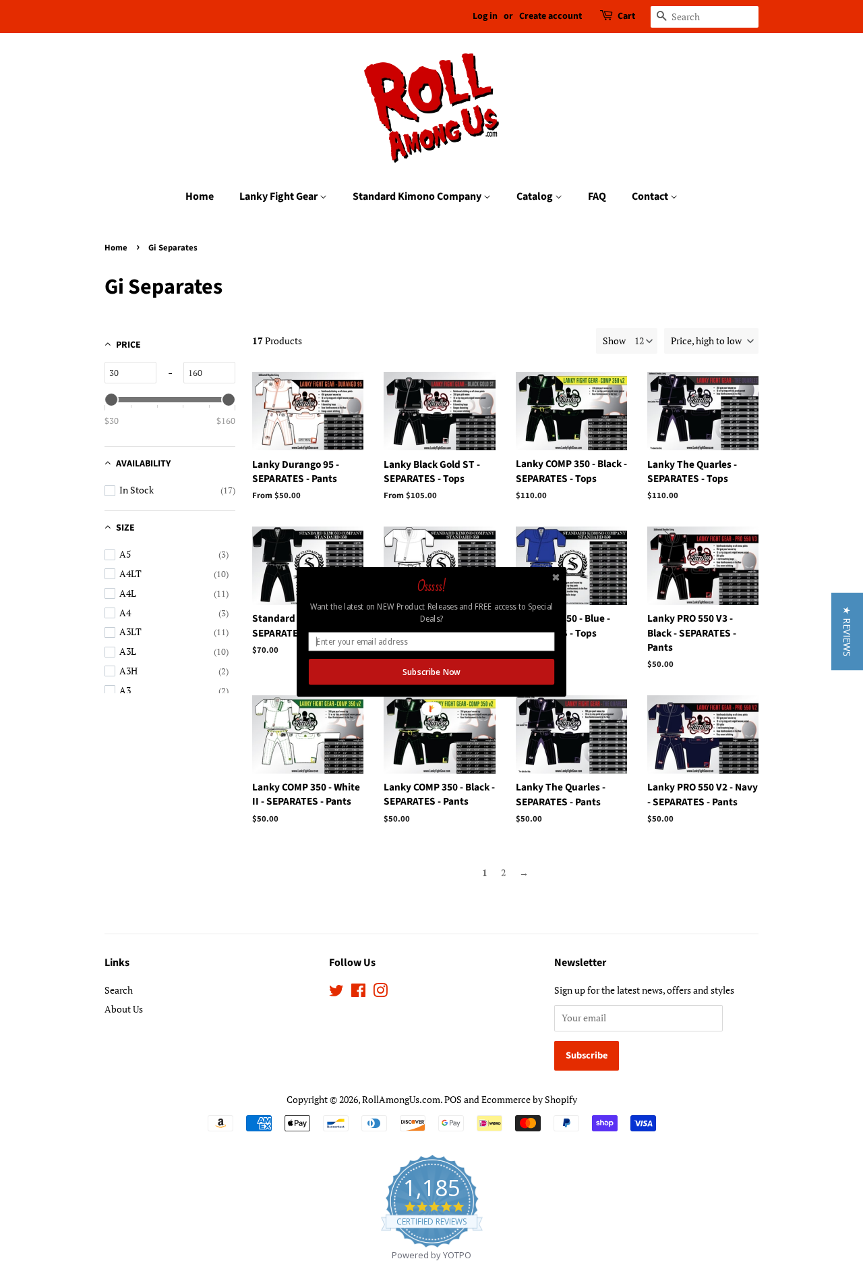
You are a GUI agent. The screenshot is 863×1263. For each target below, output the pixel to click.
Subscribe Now (431, 671)
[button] (847, 631)
